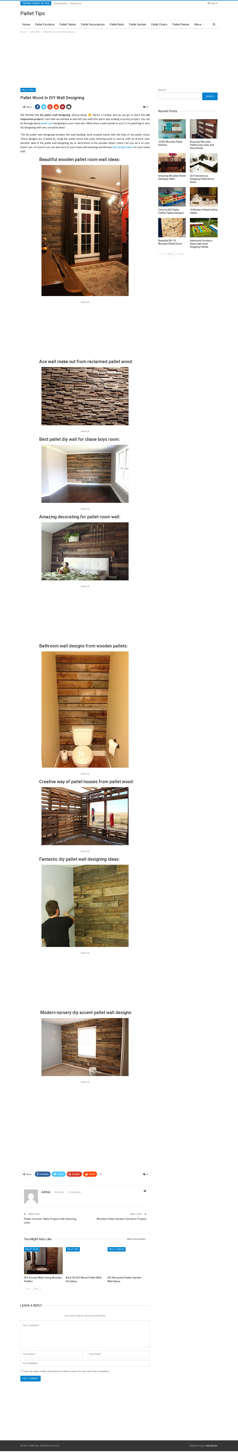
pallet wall (47, 123)
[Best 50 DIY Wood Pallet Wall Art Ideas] (85, 1260)
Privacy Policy (60, 3)
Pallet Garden (137, 24)
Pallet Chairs (159, 24)
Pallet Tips (32, 13)
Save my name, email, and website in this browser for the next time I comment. (66, 1371)
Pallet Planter (180, 24)
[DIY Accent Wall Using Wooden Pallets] (43, 1260)
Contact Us (75, 3)
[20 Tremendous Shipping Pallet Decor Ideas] (204, 162)
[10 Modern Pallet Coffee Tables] (204, 196)
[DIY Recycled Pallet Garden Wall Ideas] (127, 1260)
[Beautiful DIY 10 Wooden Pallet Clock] (172, 227)
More (197, 24)
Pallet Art (73, 1249)
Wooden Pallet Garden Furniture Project (121, 1218)
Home (26, 24)
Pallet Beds (117, 24)
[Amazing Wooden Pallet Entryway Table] (172, 162)
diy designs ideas (123, 147)
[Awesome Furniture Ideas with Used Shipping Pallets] (204, 227)
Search (162, 89)
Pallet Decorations (93, 24)
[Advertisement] (119, 60)
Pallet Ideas (32, 1249)
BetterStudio (212, 1446)
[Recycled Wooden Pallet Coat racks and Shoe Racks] (204, 129)
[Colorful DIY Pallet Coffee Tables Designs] (172, 196)
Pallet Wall (28, 90)
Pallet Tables (68, 24)
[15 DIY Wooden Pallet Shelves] (172, 129)
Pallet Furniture (45, 24)
